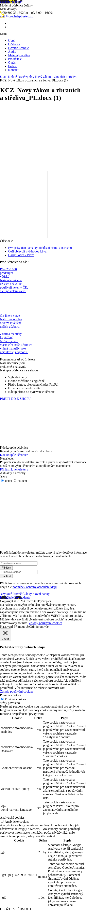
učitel (8, 480)
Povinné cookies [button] (10, 695)
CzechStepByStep (11, 1)
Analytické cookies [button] (12, 817)
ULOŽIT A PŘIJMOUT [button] (16, 909)
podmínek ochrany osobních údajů (35, 587)
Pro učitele (15, 59)
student (22, 480)
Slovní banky (41, 594)
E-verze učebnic (18, 48)
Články (27, 594)
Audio (12, 51)
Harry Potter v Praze (21, 255)
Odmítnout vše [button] (39, 626)
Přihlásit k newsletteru (14, 469)
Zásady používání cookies (45, 623)
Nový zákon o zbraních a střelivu (56, 76)
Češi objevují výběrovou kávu (27, 251)
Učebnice (14, 44)
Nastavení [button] (6, 626)
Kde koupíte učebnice (14, 455)
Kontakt (13, 70)
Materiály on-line (19, 55)
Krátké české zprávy (21, 76)
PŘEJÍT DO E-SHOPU (15, 398)
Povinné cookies (15, 699)
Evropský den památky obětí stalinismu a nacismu (40, 247)
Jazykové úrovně (11, 594)
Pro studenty (22, 597)
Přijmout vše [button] (22, 626)
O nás (12, 62)
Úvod (11, 40)
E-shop (12, 66)
